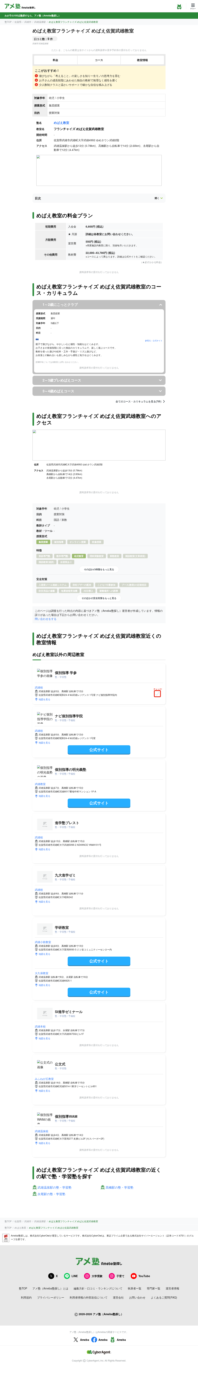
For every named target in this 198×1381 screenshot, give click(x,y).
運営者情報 (172, 1288)
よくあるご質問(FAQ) (164, 1297)
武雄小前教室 (43, 942)
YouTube (144, 1276)
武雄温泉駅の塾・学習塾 (55, 1188)
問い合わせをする (45, 619)
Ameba (84, 1340)
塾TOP (8, 21)
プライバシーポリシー (50, 1297)
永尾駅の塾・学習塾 (51, 1194)
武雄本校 (40, 1026)
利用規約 (26, 1297)
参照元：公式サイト (153, 340)
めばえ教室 (61, 122)
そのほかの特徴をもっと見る (99, 569)
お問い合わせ (137, 1297)
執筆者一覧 (134, 1288)
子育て (120, 1276)
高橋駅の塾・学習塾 (119, 1188)
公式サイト (99, 749)
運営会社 (118, 1297)
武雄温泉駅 (40, 21)
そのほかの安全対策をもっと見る (99, 598)
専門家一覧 (153, 1288)
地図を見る (44, 699)
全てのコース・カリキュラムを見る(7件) (138, 401)
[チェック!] (158, 694)
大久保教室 (41, 973)
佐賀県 (18, 21)
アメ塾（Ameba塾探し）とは (50, 1288)
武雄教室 (40, 784)
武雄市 (27, 21)
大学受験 (97, 1276)
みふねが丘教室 (44, 1079)
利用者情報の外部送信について (89, 1297)
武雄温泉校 (41, 1131)
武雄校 (39, 687)
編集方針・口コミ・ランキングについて (98, 1288)
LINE (75, 1276)
